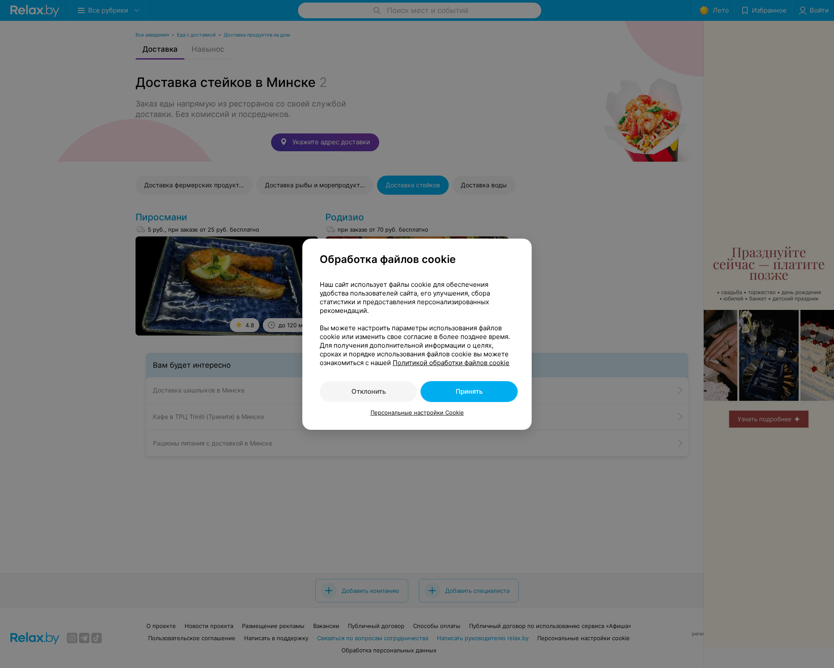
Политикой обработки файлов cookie (451, 363)
